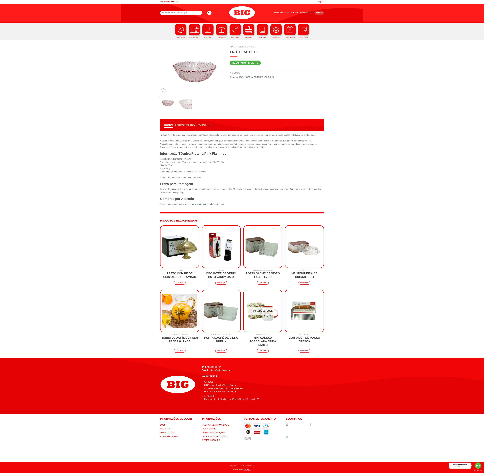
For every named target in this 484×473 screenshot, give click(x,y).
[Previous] (164, 69)
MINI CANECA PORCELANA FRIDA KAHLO (262, 341)
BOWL (253, 47)
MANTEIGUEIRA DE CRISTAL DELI (304, 275)
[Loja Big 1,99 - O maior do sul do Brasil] (242, 13)
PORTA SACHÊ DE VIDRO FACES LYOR (263, 275)
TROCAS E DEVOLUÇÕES (214, 436)
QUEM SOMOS (209, 429)
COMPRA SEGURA (211, 440)
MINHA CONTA (167, 432)
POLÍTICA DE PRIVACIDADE (215, 425)
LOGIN (163, 425)
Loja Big (179, 192)
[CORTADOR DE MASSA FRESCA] (304, 311)
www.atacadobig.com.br (202, 204)
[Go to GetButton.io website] (478, 470)
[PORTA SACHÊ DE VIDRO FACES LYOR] (263, 246)
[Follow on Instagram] (320, 2)
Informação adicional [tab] (185, 125)
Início (232, 47)
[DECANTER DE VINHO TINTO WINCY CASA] (221, 246)
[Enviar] (209, 13)
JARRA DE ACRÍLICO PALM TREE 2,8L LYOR (179, 339)
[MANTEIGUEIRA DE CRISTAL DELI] (304, 246)
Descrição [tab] (168, 125)
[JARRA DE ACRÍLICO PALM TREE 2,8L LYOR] (179, 311)
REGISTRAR (166, 429)
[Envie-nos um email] (322, 2)
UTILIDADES (243, 47)
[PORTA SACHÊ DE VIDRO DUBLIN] (221, 311)
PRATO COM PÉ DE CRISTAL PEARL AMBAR (179, 275)
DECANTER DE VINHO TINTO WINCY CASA (221, 275)
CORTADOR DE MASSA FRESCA (304, 339)
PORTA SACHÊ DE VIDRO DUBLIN (221, 339)
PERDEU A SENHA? (169, 436)
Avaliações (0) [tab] (204, 125)
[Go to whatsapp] (478, 465)
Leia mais (180, 282)
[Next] (221, 69)
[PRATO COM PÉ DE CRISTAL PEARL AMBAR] (179, 246)
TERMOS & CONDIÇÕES (213, 432)
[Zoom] (163, 90)
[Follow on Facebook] (318, 2)
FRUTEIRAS (258, 77)
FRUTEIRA (249, 77)
